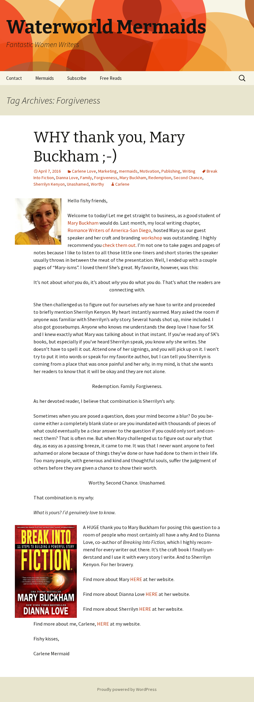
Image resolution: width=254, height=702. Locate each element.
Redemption (159, 177)
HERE (136, 579)
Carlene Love (84, 171)
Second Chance (187, 177)
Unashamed (78, 184)
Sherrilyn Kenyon (49, 184)
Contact (14, 78)
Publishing (170, 171)
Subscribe (76, 78)
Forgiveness (105, 177)
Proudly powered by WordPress (127, 689)
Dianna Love (67, 177)
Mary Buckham (133, 177)
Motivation (149, 171)
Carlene (122, 184)
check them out (119, 245)
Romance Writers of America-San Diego (109, 230)
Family (86, 177)
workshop (151, 238)
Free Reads (111, 78)
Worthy (97, 184)
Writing (188, 171)
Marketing (107, 171)
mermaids (128, 171)
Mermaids (44, 78)
